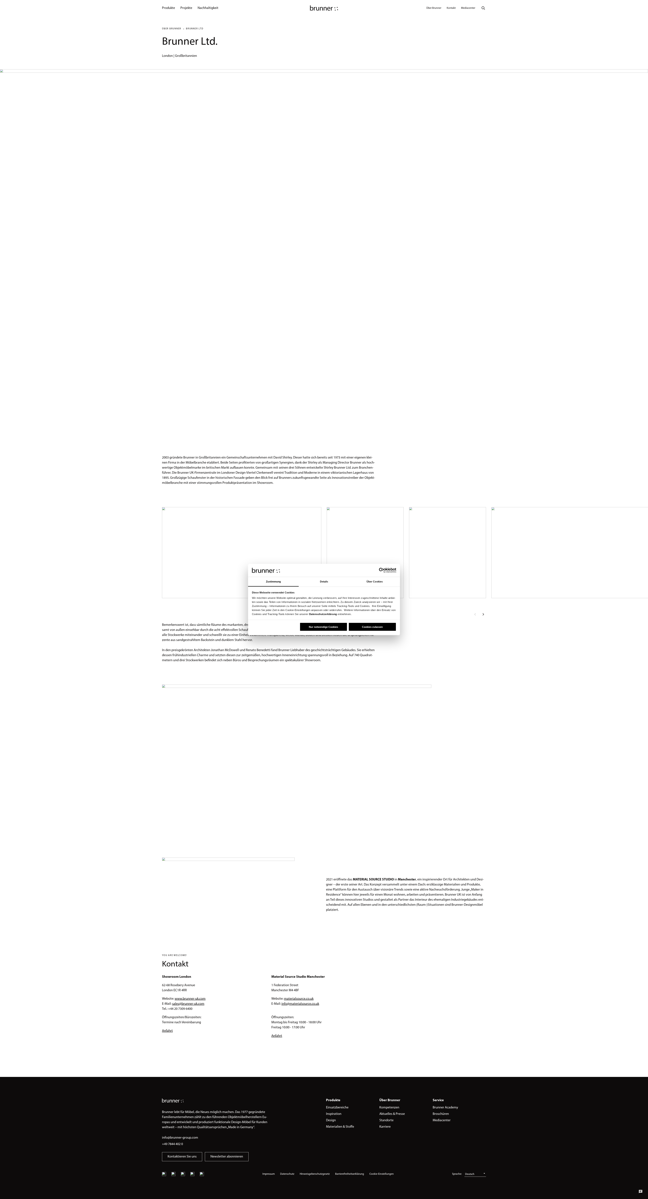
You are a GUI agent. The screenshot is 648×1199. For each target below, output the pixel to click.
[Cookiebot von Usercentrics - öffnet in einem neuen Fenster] (381, 570)
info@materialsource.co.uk (300, 1004)
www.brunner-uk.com (190, 999)
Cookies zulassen (372, 626)
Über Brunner (171, 28)
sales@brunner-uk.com (188, 1004)
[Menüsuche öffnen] (483, 8)
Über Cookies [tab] (375, 581)
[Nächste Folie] (483, 614)
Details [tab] (324, 581)
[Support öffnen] (640, 1191)
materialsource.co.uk (299, 999)
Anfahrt (167, 1031)
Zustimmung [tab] (273, 581)
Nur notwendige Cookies (323, 626)
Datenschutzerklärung (322, 613)
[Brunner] (324, 8)
